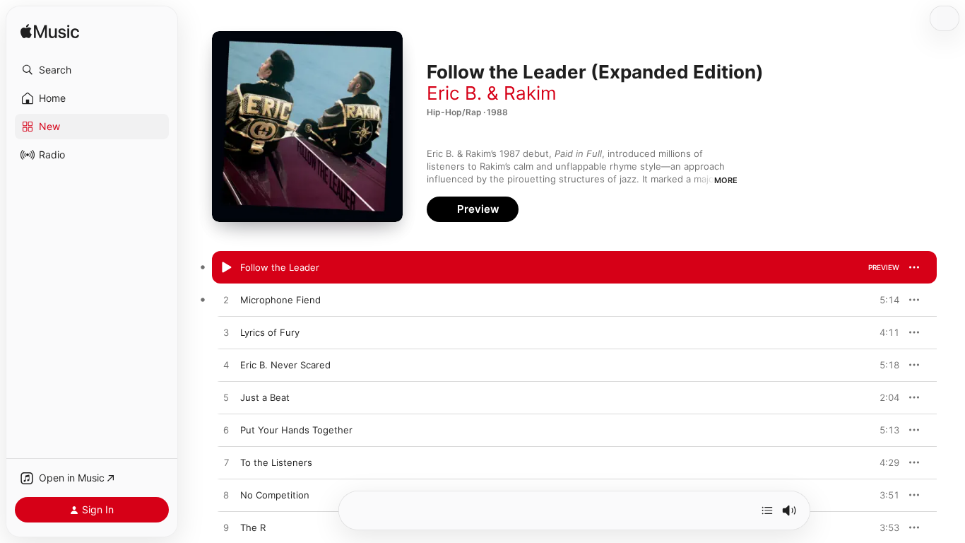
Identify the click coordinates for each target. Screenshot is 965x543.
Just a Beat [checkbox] (265, 397)
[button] (92, 70)
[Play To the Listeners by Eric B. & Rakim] (226, 463)
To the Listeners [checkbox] (276, 462)
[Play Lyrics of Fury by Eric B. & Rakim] (226, 333)
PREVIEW (883, 267)
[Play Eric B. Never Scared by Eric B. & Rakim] (226, 365)
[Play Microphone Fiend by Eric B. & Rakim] (226, 300)
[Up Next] (767, 510)
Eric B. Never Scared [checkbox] (285, 364)
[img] (49, 32)
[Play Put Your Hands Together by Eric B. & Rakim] (226, 430)
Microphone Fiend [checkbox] (280, 299)
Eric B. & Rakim (492, 93)
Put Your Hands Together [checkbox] (296, 430)
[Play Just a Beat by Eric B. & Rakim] (226, 398)
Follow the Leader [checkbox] (279, 267)
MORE (726, 180)
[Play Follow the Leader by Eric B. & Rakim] (226, 268)
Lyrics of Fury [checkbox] (270, 332)
